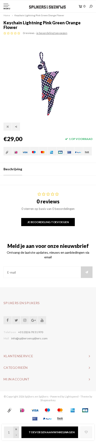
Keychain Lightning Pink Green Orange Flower (39, 15)
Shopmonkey (48, 400)
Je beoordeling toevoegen (48, 222)
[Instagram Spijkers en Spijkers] (25, 320)
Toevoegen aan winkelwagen (52, 432)
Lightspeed (72, 396)
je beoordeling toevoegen (51, 33)
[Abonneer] (87, 272)
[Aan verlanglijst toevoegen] (86, 432)
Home (6, 15)
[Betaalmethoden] (7, 151)
